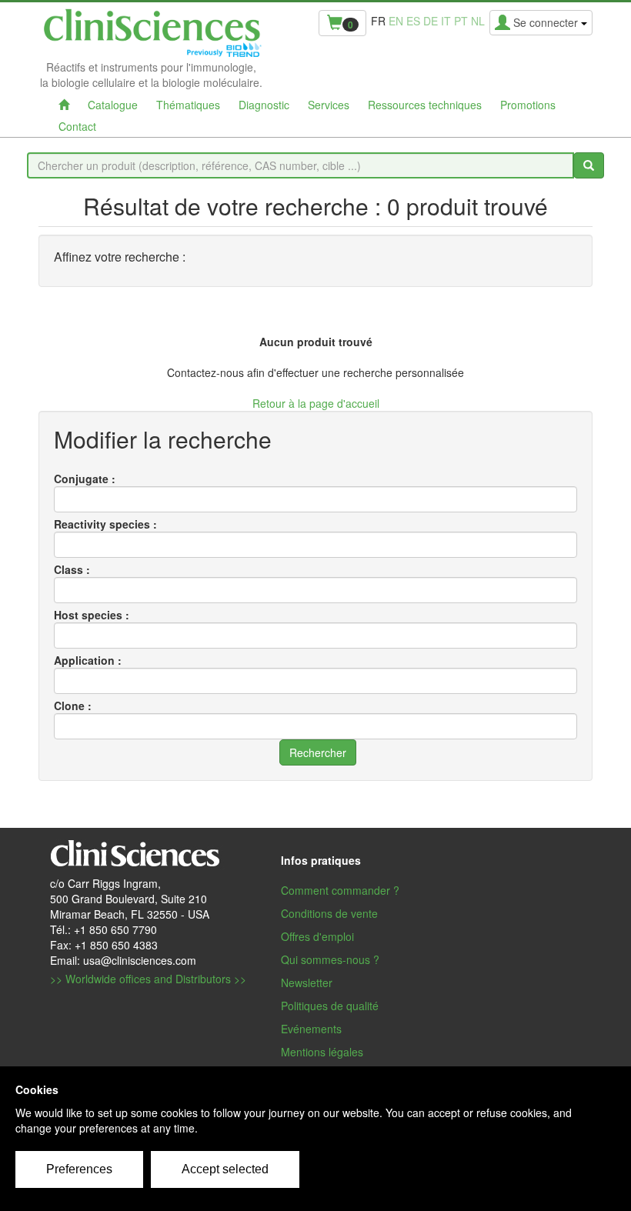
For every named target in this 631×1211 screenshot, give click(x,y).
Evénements (311, 1028)
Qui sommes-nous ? (330, 959)
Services (328, 104)
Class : (72, 569)
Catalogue (113, 104)
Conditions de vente (329, 913)
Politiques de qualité (330, 1005)
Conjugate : (84, 478)
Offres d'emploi (317, 936)
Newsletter (306, 982)
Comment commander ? (340, 890)
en (396, 20)
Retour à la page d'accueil (315, 403)
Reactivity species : (105, 524)
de (430, 20)
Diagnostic (264, 104)
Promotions (528, 104)
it (446, 20)
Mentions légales (322, 1051)
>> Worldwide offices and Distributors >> (148, 978)
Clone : (73, 705)
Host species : (91, 614)
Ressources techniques (425, 104)
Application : (88, 660)
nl (478, 20)
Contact (77, 126)
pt (461, 20)
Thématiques (188, 104)
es (413, 20)
